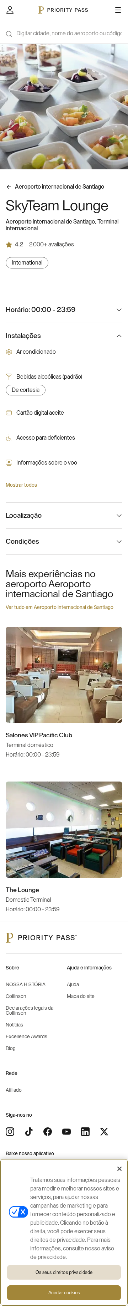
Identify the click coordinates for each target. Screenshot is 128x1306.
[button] (60, 160)
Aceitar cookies (64, 1292)
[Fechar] (119, 1169)
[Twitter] (104, 1131)
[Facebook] (47, 1131)
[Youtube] (66, 1131)
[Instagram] (10, 1131)
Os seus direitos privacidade (64, 1272)
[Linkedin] (85, 1131)
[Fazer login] (10, 10)
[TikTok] (29, 1131)
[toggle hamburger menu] (118, 10)
